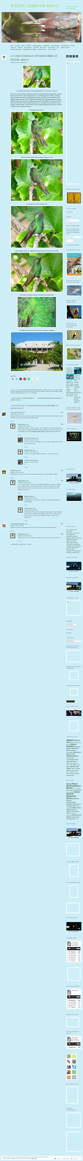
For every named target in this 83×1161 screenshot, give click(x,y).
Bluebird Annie (14, 470)
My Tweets (68, 633)
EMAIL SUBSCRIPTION (72, 226)
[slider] (78, 948)
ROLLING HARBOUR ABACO (35, 6)
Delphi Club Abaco (47, 389)
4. (72, 957)
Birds (24, 391)
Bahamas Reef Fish (72, 804)
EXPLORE (72, 45)
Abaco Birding (59, 389)
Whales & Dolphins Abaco (72, 774)
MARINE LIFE (46, 45)
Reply (62, 412)
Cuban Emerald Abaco (40, 391)
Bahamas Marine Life (73, 753)
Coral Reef (68, 808)
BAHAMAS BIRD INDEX (16, 49)
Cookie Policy (34, 1158)
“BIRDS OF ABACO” (65, 47)
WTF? (58, 47)
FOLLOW (70, 241)
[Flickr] (77, 56)
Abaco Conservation (76, 788)
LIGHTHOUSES (51, 47)
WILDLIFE (28, 45)
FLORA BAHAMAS (55, 45)
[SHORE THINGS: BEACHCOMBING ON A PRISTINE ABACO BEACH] (70, 393)
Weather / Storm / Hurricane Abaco (72, 772)
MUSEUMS (35, 47)
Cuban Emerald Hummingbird (52, 391)
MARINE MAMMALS (37, 45)
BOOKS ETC (13, 47)
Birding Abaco (39, 389)
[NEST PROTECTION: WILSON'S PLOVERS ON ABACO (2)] (77, 399)
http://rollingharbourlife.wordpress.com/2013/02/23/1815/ (43, 431)
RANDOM (20, 47)
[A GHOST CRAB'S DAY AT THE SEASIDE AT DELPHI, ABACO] (70, 370)
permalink (34, 393)
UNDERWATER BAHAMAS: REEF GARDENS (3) (50, 398)
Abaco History (74, 742)
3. (72, 955)
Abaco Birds (26, 389)
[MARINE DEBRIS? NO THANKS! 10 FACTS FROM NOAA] (77, 371)
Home (12, 45)
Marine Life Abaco (72, 767)
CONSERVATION (65, 45)
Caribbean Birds (70, 758)
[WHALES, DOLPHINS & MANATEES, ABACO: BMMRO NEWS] (70, 377)
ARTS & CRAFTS (28, 47)
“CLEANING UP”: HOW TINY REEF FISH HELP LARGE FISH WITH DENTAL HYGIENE (73, 547)
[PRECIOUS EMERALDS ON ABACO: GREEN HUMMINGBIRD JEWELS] (70, 384)
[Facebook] (70, 56)
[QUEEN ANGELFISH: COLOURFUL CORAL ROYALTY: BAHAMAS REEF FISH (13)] (77, 389)
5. (72, 959)
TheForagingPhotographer (17, 524)
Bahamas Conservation (71, 751)
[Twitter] (67, 56)
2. (72, 953)
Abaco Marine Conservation (73, 790)
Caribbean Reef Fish (72, 806)
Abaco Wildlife (33, 389)
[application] (73, 948)
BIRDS (23, 45)
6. (72, 961)
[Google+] (74, 56)
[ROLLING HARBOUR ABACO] (41, 27)
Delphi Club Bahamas (20, 393)
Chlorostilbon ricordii (30, 391)
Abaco (22, 389)
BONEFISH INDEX (42, 49)
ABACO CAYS (43, 47)
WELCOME (17, 45)
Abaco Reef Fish (70, 792)
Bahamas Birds (19, 391)
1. (72, 952)
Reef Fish (76, 819)
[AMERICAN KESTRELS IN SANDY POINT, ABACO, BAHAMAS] (77, 379)
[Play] (69, 948)
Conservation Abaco (72, 759)
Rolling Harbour (23, 62)
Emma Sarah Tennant (16, 412)
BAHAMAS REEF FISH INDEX (29, 49)
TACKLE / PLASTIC (52, 49)
